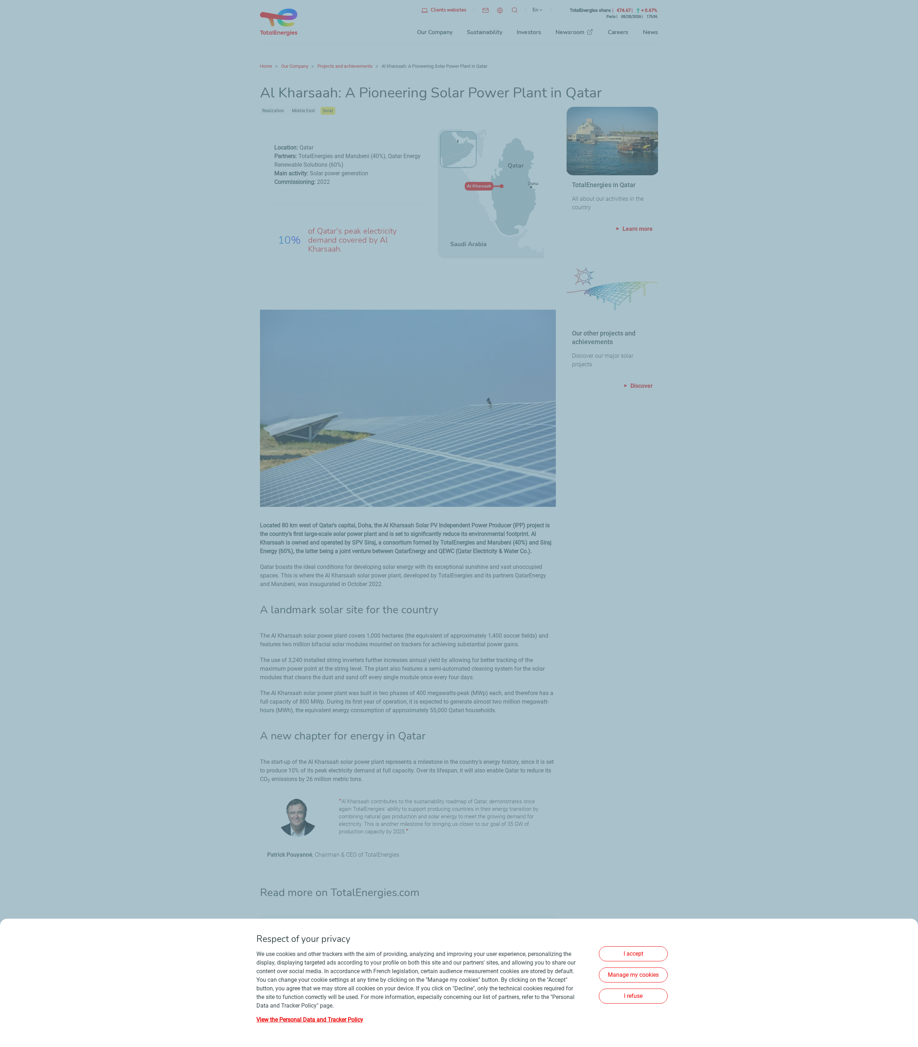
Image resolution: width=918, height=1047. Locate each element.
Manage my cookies (633, 974)
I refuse (633, 996)
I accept (633, 953)
